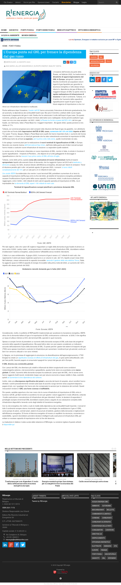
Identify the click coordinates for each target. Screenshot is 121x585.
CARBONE (95, 518)
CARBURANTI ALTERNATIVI (101, 522)
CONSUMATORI (97, 530)
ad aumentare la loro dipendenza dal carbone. (24, 377)
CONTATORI (110, 530)
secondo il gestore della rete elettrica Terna (63, 260)
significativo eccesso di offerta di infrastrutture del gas (38, 357)
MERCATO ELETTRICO (66, 30)
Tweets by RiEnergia (39, 501)
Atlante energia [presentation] (99, 197)
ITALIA (109, 61)
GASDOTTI (95, 558)
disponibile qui (9, 424)
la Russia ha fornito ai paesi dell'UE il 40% (56, 120)
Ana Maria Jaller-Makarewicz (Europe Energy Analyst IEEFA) (33, 66)
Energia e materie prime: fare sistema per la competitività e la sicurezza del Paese (57, 483)
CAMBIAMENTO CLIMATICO (101, 514)
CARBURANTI (107, 518)
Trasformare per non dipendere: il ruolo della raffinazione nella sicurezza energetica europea (21, 483)
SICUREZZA (95, 65)
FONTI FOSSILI (27, 30)
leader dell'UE (34, 110)
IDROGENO (112, 558)
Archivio (13, 30)
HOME (4, 46)
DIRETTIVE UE (97, 534)
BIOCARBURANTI (98, 510)
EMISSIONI (107, 546)
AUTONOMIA (106, 506)
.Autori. (18, 2)
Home (4, 30)
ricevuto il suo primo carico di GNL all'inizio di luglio (40, 156)
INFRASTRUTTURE (97, 61)
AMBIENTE (95, 506)
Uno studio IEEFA (8, 173)
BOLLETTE (110, 510)
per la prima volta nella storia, (45, 139)
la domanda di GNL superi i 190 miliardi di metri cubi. (34, 183)
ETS (115, 546)
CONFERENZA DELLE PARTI (101, 526)
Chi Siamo (8, 2)
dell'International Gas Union (34, 145)
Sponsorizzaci (44, 2)
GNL (101, 57)
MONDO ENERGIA (29, 35)
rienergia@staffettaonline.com (17, 539)
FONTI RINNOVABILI (45, 30)
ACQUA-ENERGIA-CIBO (100, 502)
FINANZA (104, 550)
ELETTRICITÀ (96, 546)
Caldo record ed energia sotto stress (93, 481)
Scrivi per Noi (29, 2)
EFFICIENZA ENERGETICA (89, 30)
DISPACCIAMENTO (98, 538)
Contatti (55, 2)
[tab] (99, 197)
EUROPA (94, 57)
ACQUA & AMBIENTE (10, 35)
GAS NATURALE (110, 554)
